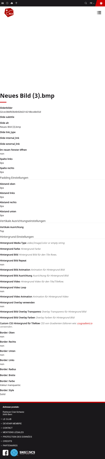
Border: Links (7, 360)
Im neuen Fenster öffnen (13, 149)
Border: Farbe (7, 381)
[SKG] (27, 452)
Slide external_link (10, 143)
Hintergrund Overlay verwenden (17, 302)
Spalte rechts (7, 168)
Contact (8, 427)
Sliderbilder (6, 107)
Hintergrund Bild (28, 254)
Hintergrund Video (32, 281)
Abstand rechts (8, 202)
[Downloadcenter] (12, 3)
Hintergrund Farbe (20, 248)
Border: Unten (7, 350)
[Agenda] (7, 3)
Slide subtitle (7, 116)
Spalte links (6, 158)
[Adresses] (16, 3)
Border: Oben (7, 332)
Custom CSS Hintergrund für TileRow (46, 325)
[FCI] (14, 452)
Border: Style (7, 390)
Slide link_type (7, 132)
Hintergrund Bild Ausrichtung (34, 275)
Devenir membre (12, 423)
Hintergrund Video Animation (34, 296)
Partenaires (10, 445)
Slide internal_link (9, 137)
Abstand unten (8, 211)
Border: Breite (7, 375)
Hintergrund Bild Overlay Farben (37, 317)
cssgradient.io (84, 323)
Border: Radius (8, 369)
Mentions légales (13, 432)
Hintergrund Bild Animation (32, 269)
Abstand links (7, 193)
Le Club (7, 419)
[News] (3, 3)
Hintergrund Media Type (32, 242)
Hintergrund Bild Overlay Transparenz (43, 311)
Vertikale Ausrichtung (12, 227)
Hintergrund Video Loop (13, 287)
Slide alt (4, 122)
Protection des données (17, 436)
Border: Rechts (8, 341)
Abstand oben (7, 183)
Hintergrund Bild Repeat (13, 260)
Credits (7, 441)
